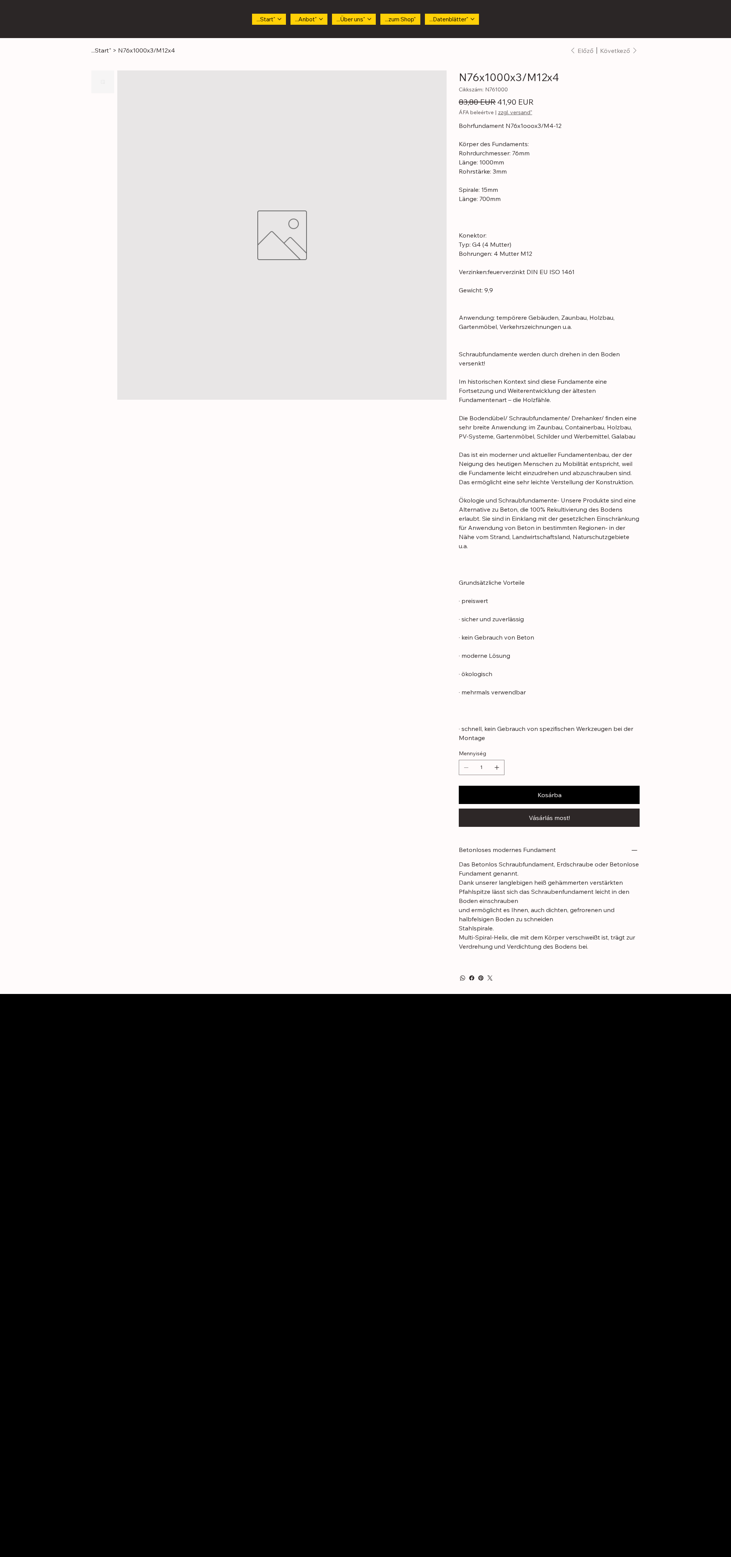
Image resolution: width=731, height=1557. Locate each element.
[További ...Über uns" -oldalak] (369, 19)
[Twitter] (490, 978)
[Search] (628, 19)
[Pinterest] (481, 978)
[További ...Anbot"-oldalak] (321, 19)
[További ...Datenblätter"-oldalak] (472, 19)
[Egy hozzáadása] (496, 767)
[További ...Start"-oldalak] (279, 19)
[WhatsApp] (462, 978)
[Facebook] (472, 978)
